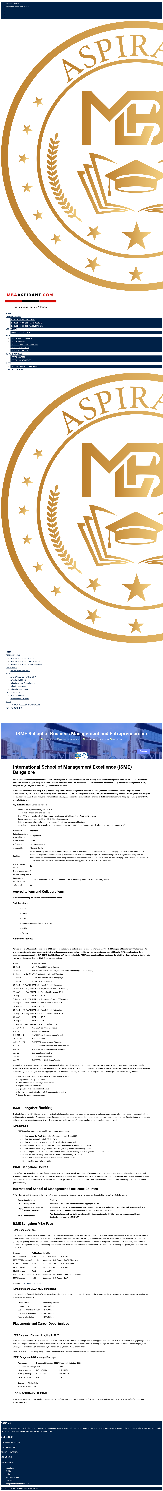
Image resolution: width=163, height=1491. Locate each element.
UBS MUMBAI (11, 329)
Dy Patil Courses (18, 357)
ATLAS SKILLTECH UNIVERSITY (22, 338)
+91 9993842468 (12, 3)
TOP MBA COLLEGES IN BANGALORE (24, 366)
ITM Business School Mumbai (23, 320)
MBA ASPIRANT (44, 1488)
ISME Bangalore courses (32, 1283)
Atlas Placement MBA (20, 351)
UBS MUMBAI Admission (20, 332)
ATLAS (8, 335)
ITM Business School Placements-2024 (27, 326)
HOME (8, 314)
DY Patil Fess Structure (21, 360)
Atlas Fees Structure (20, 348)
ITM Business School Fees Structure (26, 323)
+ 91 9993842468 (12, 1477)
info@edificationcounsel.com (17, 6)
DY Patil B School (14, 354)
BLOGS (8, 363)
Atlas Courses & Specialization (24, 345)
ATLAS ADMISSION (18, 341)
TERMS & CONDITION (14, 369)
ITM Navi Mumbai (13, 317)
